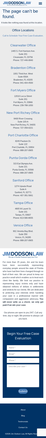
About (23, 410)
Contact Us (23, 427)
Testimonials (23, 421)
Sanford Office (23, 180)
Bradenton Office (23, 68)
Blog (23, 416)
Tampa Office (23, 203)
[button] (40, 3)
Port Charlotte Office (23, 135)
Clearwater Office (23, 45)
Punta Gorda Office (23, 158)
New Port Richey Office (23, 113)
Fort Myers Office (23, 90)
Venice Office (23, 225)
